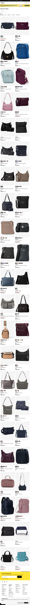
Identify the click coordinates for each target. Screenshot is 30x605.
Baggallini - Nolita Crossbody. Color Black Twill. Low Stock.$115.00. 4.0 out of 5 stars (22, 129)
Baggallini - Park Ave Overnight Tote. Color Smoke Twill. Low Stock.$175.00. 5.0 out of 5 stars (8, 383)
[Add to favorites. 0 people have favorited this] (14, 17)
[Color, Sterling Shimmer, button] (18, 36)
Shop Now (21, 0)
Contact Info (10, 588)
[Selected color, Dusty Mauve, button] (1, 112)
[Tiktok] (4, 582)
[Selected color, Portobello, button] (15, 186)
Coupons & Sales (4, 595)
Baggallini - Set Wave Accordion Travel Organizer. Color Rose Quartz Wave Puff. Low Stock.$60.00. (8, 484)
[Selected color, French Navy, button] (15, 161)
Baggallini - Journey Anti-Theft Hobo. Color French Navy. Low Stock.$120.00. (22, 484)
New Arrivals (24, 588)
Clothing (23, 587)
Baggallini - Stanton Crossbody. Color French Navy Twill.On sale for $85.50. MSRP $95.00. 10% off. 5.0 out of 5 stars (8, 28)
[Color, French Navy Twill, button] (6, 365)
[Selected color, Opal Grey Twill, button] (15, 390)
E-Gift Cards (17, 592)
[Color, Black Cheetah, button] (20, 238)
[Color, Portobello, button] (5, 263)
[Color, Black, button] (19, 36)
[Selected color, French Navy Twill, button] (1, 36)
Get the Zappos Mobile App (4, 589)
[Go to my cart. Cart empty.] (26, 3)
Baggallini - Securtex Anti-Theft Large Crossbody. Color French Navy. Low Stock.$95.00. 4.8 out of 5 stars (22, 153)
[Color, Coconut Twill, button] (3, 36)
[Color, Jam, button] (2, 161)
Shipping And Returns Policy (11, 592)
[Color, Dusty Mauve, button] (19, 86)
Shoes (23, 591)
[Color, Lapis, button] (18, 161)
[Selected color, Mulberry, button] (15, 36)
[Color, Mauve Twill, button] (3, 365)
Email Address (5, 576)
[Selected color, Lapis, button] (15, 61)
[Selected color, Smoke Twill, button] (1, 390)
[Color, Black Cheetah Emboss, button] (5, 161)
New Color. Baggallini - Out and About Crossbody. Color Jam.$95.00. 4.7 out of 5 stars (22, 332)
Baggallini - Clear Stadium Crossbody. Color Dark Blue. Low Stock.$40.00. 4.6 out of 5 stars (22, 534)
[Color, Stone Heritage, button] (6, 161)
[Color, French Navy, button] (6, 61)
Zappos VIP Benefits (3, 593)
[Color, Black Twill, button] (2, 36)
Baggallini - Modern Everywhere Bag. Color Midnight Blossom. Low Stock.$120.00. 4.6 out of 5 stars (8, 153)
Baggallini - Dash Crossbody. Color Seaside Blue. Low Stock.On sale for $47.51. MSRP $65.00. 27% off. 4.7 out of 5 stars (22, 558)
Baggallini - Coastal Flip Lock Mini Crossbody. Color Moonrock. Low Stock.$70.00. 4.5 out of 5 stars (8, 230)
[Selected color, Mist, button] (1, 288)
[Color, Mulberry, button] (17, 161)
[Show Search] (24, 3)
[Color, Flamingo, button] (22, 516)
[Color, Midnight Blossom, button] (2, 112)
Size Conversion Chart (18, 586)
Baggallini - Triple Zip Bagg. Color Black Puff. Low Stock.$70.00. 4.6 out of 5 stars (8, 534)
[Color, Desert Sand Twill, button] (17, 390)
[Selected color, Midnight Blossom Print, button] (15, 263)
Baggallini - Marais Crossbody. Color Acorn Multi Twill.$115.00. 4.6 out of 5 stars (8, 358)
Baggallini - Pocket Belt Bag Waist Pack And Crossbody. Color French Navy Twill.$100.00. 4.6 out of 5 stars (8, 434)
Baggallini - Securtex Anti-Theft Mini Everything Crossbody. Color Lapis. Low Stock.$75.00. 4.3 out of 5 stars (22, 54)
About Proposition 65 (11, 594)
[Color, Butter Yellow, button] (5, 238)
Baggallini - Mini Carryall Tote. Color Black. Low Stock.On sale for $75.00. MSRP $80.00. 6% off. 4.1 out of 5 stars (8, 558)
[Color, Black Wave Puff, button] (2, 491)
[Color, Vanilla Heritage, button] (7, 340)
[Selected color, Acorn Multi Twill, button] (1, 340)
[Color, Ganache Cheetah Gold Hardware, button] (2, 61)
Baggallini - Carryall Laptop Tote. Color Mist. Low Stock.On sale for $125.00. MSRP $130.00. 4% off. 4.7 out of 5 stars (8, 281)
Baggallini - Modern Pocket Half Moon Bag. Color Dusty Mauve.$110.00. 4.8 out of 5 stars (8, 104)
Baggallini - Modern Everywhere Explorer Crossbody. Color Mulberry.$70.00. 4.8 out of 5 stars (22, 79)
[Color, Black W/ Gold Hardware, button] (6, 86)
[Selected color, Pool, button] (1, 86)
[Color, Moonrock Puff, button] (2, 541)
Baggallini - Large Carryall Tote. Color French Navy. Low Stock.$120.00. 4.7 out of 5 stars (22, 434)
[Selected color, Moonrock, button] (1, 238)
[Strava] (7, 582)
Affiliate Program (18, 588)
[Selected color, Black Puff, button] (1, 541)
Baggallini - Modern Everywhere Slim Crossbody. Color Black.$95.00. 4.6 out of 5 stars (8, 129)
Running (23, 590)
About (3, 586)
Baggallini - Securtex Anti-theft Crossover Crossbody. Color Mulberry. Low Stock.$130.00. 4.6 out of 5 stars (8, 459)
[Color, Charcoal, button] (20, 161)
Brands (23, 586)
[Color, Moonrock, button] (7, 61)
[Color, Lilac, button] (2, 238)
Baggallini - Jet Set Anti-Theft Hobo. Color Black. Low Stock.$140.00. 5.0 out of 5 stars (22, 358)
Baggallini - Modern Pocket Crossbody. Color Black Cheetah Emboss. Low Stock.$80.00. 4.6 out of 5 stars (22, 205)
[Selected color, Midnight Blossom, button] (1, 161)
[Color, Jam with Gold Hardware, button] (5, 61)
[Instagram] (2, 582)
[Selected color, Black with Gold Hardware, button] (1, 61)
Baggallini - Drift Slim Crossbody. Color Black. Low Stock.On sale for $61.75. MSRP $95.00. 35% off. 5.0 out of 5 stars (22, 281)
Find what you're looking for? (25, 571)
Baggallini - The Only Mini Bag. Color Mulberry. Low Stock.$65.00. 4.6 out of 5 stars (22, 28)
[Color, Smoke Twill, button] (5, 365)
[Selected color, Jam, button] (15, 340)
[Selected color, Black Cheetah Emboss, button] (15, 212)
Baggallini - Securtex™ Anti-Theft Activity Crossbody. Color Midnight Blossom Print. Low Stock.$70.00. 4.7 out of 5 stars (22, 256)
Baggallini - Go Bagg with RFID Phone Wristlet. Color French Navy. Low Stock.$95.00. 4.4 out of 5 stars (22, 408)
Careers (3, 587)
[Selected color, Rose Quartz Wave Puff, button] (1, 491)
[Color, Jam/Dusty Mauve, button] (17, 61)
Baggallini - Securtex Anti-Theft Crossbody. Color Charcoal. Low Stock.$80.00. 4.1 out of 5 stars (8, 256)
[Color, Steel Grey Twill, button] (5, 340)
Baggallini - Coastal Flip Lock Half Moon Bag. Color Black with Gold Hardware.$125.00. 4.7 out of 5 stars (8, 54)
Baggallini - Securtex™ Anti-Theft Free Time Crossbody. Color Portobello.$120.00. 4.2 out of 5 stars (22, 179)
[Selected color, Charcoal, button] (1, 263)
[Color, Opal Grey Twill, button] (2, 340)
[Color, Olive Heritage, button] (3, 161)
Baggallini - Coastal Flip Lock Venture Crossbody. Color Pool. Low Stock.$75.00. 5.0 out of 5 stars (8, 79)
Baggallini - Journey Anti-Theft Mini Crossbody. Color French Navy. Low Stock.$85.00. (22, 459)
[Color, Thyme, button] (17, 263)
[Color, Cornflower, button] (22, 86)
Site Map (17, 589)
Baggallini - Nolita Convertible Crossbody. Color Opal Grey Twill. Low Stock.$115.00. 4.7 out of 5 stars (8, 408)
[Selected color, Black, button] (1, 186)
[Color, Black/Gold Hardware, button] (19, 238)
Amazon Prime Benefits (4, 591)
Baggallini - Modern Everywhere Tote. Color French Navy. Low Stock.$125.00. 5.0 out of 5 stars (8, 205)
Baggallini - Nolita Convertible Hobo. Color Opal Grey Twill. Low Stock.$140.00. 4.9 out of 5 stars (22, 383)
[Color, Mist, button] (5, 112)
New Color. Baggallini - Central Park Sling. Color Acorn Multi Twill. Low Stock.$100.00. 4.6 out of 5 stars (8, 332)
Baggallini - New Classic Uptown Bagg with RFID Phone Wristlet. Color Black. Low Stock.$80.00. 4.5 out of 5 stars (8, 179)
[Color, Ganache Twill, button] (6, 340)
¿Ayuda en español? (10, 590)
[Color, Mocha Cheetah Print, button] (22, 212)
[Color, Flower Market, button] (18, 86)
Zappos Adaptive (24, 592)
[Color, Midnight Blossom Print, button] (17, 36)
